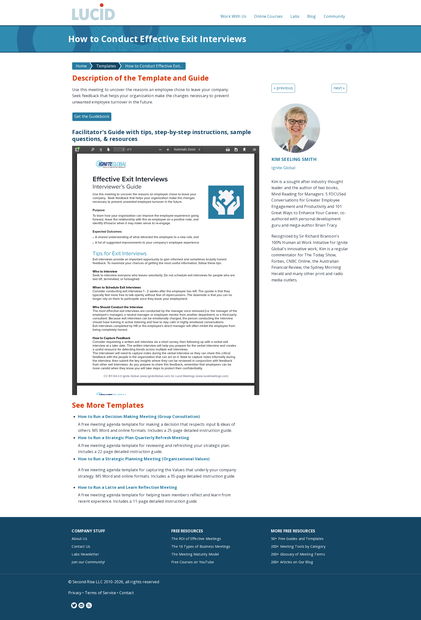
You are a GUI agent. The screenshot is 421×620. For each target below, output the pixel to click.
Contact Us (81, 546)
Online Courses (268, 16)
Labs (294, 16)
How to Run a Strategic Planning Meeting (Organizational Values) (144, 459)
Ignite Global (283, 167)
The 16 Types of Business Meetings (200, 546)
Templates (106, 66)
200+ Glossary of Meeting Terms (298, 554)
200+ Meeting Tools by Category (298, 546)
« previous (283, 88)
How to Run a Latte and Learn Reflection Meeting (127, 487)
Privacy (74, 592)
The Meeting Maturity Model (195, 554)
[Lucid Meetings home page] (93, 20)
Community (334, 16)
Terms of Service (100, 592)
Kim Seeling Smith (294, 159)
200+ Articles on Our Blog (292, 562)
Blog (311, 16)
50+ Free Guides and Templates (297, 538)
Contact (126, 592)
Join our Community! (88, 562)
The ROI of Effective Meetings (196, 538)
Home (81, 66)
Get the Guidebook (91, 116)
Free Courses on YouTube (192, 562)
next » (339, 88)
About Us (79, 538)
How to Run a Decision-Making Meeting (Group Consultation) (139, 416)
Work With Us (233, 16)
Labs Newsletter (85, 554)
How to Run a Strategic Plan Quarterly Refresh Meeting (133, 437)
